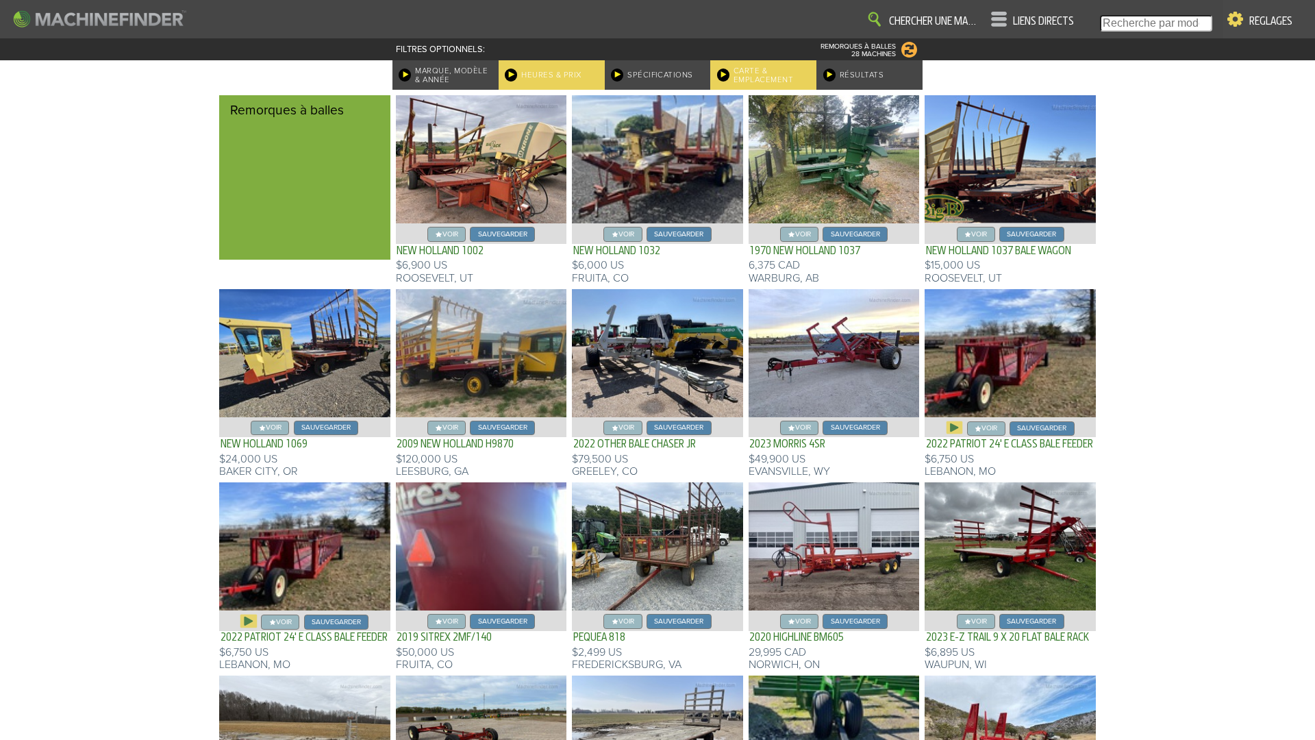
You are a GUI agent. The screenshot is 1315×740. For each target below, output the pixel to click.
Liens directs (1043, 21)
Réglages (1270, 21)
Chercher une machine (935, 21)
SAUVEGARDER (502, 234)
